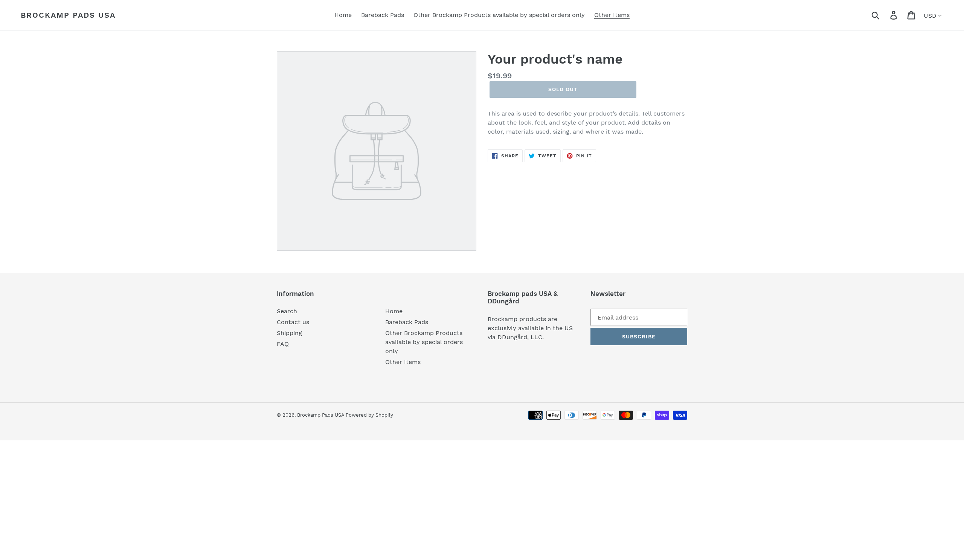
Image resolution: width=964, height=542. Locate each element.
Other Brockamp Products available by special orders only (424, 342)
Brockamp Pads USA (68, 15)
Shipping (289, 332)
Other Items (403, 361)
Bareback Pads (406, 322)
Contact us (293, 322)
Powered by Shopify (369, 415)
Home (394, 311)
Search (287, 311)
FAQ (283, 343)
